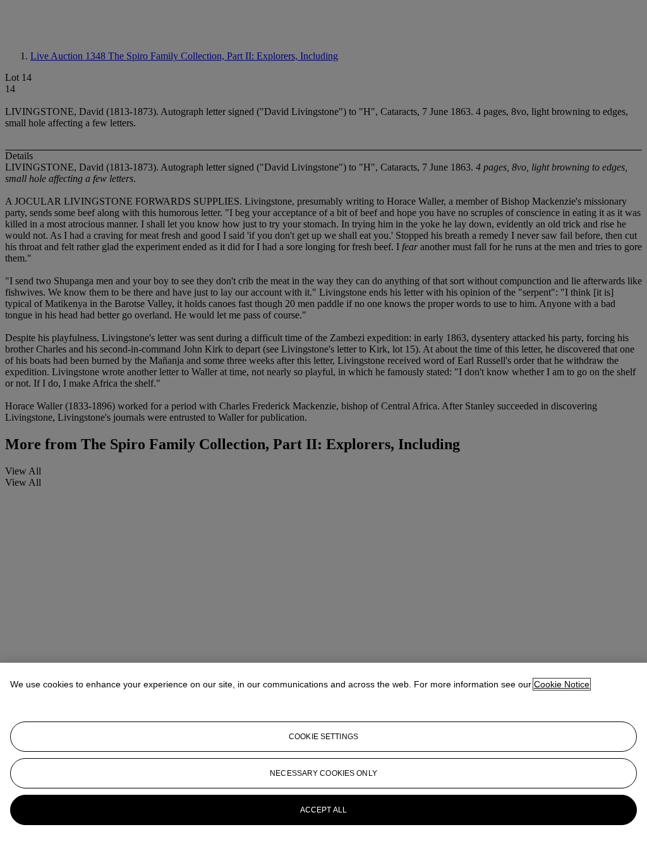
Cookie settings (323, 736)
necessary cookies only (323, 773)
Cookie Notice (562, 684)
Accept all (323, 810)
